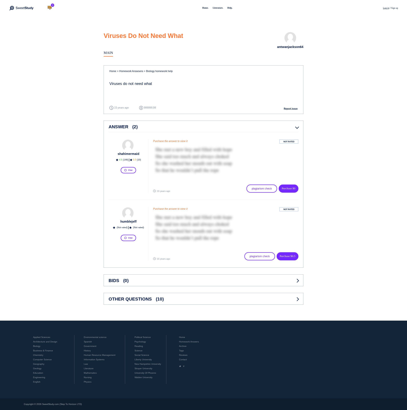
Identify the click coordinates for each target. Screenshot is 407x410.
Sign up (394, 8)
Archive (182, 346)
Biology (36, 346)
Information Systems (94, 359)
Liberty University (143, 359)
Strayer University (143, 368)
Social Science (142, 355)
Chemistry (38, 355)
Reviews (183, 355)
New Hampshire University (148, 364)
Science (138, 350)
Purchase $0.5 (287, 256)
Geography (38, 364)
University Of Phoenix (145, 373)
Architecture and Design (45, 341)
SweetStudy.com (50, 404)
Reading (139, 346)
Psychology (140, 341)
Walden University (143, 377)
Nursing (88, 377)
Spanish (88, 341)
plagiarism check (262, 188)
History (87, 350)
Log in (386, 8)
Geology (37, 368)
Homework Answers (189, 341)
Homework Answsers (130, 71)
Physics (87, 382)
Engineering (39, 377)
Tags (181, 350)
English (36, 382)
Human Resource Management (99, 355)
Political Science (143, 337)
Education (38, 373)
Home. (205, 8)
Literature (88, 368)
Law (86, 364)
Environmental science (95, 337)
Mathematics (90, 373)
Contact (183, 359)
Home (112, 71)
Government (90, 346)
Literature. (218, 8)
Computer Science (42, 359)
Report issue (291, 108)
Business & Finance (43, 350)
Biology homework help (158, 71)
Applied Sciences (41, 337)
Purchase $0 (288, 188)
